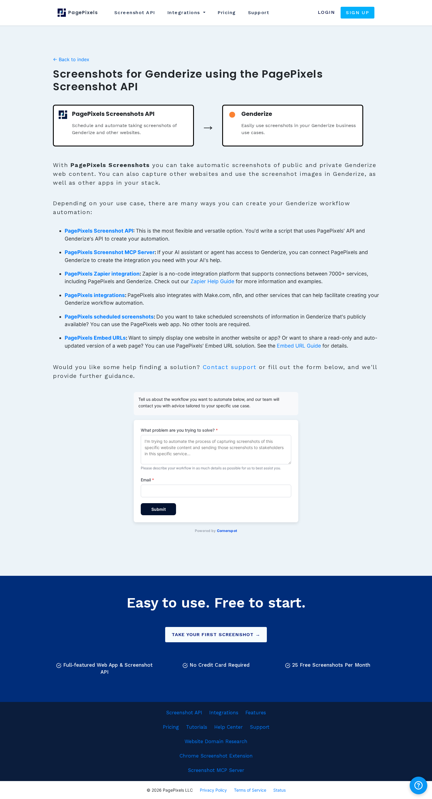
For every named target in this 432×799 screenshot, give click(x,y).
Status (279, 790)
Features (255, 712)
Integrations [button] (184, 12)
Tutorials (196, 727)
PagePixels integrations (95, 295)
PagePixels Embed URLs (95, 338)
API (134, 12)
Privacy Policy (213, 790)
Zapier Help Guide (212, 281)
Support (258, 12)
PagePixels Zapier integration (102, 274)
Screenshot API (184, 712)
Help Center (228, 727)
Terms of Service (250, 790)
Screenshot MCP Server (216, 770)
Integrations (223, 712)
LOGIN (326, 12)
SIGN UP (357, 12)
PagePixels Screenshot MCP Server (110, 252)
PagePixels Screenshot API (99, 231)
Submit (158, 509)
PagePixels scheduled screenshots (109, 316)
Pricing (226, 12)
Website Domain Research (216, 741)
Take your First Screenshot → (216, 634)
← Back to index (71, 59)
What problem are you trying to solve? (179, 430)
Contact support (230, 367)
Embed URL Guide (299, 346)
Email (147, 479)
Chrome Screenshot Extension (216, 756)
